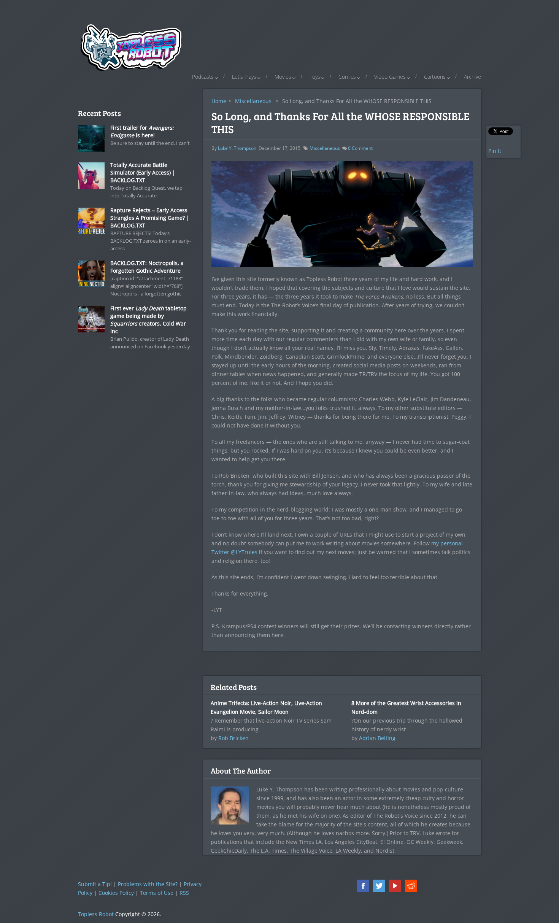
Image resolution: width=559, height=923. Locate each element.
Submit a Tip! (95, 884)
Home (218, 101)
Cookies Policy (116, 892)
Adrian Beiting (377, 738)
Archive (472, 76)
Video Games (390, 76)
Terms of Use (156, 892)
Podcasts (203, 76)
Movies (283, 76)
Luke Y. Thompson (237, 148)
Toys (315, 76)
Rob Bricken (233, 738)
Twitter (379, 886)
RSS (184, 892)
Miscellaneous (253, 101)
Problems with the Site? (148, 884)
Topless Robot (96, 914)
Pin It (494, 150)
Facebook (363, 886)
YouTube (395, 886)
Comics (347, 76)
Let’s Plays (244, 76)
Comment (360, 148)
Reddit (411, 886)
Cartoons (435, 76)
